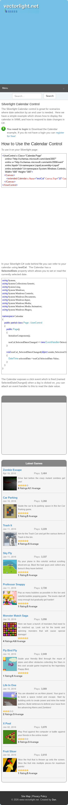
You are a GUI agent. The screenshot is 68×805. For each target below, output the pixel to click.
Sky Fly (7, 553)
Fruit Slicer (9, 751)
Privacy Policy (39, 796)
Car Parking (10, 497)
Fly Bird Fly (10, 650)
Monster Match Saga (15, 615)
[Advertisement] (34, 48)
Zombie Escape (12, 469)
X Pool (7, 723)
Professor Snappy (14, 584)
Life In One (9, 685)
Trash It (7, 525)
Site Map (25, 796)
